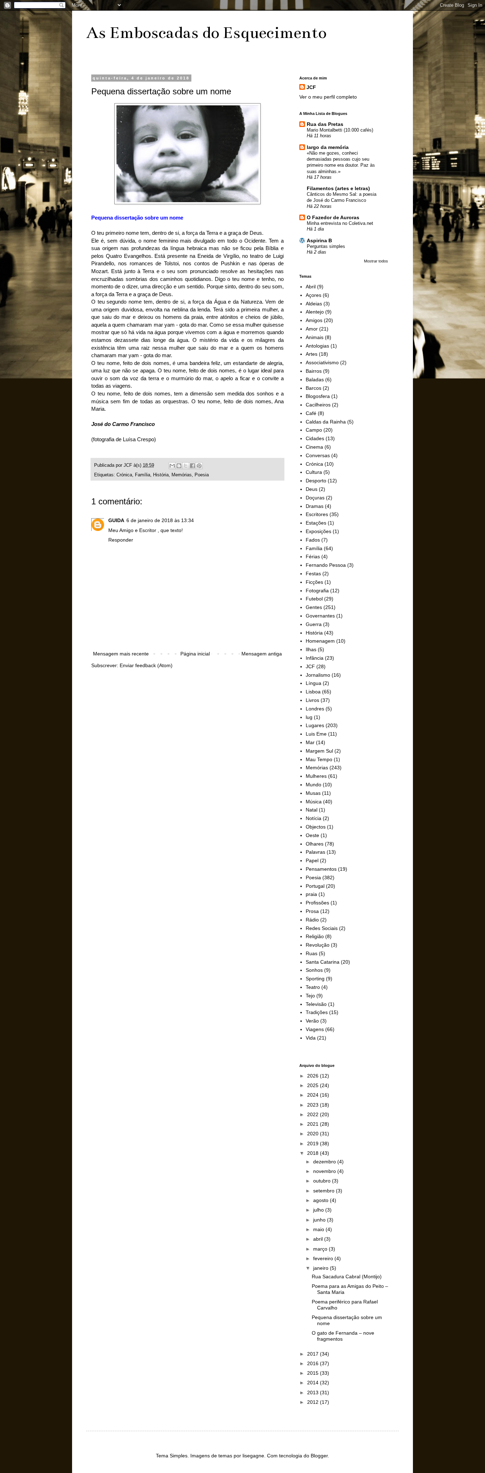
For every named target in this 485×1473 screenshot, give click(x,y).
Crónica (124, 474)
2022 (313, 1114)
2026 (313, 1076)
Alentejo (315, 312)
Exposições (318, 531)
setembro (324, 1191)
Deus (311, 489)
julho (319, 1210)
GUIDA (116, 520)
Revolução (317, 945)
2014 (313, 1382)
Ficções (314, 582)
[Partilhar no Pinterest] (199, 465)
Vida (311, 1038)
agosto (321, 1200)
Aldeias (314, 303)
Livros (312, 700)
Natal (311, 810)
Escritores (317, 514)
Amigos (314, 320)
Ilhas (311, 649)
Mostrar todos (376, 261)
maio (319, 1229)
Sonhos (314, 970)
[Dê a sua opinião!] (178, 465)
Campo (314, 430)
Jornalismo (318, 675)
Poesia (202, 474)
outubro (322, 1181)
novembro (325, 1171)
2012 (313, 1402)
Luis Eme (316, 734)
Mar (310, 742)
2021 (313, 1124)
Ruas (311, 953)
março (321, 1249)
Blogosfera (318, 396)
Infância (314, 658)
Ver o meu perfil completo (328, 97)
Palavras (315, 852)
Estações (316, 523)
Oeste (312, 835)
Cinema (314, 447)
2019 (313, 1143)
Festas (313, 573)
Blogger (319, 1455)
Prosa (312, 911)
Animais (314, 337)
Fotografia (317, 590)
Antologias (317, 346)
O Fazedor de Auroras (333, 217)
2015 (313, 1373)
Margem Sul (319, 751)
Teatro (313, 987)
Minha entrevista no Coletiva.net (340, 223)
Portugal (315, 886)
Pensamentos (321, 869)
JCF (311, 87)
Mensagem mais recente (121, 654)
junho (320, 1220)
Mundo (313, 784)
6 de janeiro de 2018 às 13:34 (160, 520)
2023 (313, 1105)
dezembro (325, 1161)
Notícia (313, 818)
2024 (313, 1095)
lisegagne (253, 1455)
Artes (311, 354)
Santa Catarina (322, 962)
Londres (315, 708)
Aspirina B (319, 240)
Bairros (314, 371)
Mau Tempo (319, 759)
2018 (313, 1153)
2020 (313, 1133)
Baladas (315, 379)
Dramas (314, 506)
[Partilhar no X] (185, 465)
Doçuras (315, 497)
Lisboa (313, 691)
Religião (315, 936)
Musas (313, 793)
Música (314, 801)
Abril (311, 286)
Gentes (314, 607)
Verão (312, 1021)
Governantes (320, 616)
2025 (313, 1085)
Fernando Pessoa (326, 565)
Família (142, 474)
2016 (313, 1363)
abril (318, 1239)
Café (311, 413)
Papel (312, 860)
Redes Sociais (322, 928)
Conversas (318, 455)
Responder (120, 540)
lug (309, 717)
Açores (313, 295)
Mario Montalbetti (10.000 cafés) (340, 130)
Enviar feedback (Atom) (146, 665)
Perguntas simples (326, 246)
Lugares (315, 725)
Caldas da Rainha (326, 422)
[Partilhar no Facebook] (192, 465)
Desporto (316, 480)
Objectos (316, 827)
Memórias (181, 474)
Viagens (315, 1029)
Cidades (315, 438)
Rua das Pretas (325, 124)
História (161, 474)
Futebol (314, 599)
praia (311, 894)
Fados (313, 540)
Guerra (314, 624)
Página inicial (195, 654)
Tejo (310, 995)
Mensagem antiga (261, 654)
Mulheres (316, 776)
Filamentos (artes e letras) (338, 188)
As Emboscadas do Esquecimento (206, 33)
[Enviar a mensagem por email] (172, 465)
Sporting (315, 978)
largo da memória (328, 147)
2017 (313, 1354)
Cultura (314, 472)
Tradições (317, 1012)
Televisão (316, 1004)
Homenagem (320, 641)
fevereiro (323, 1258)
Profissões (317, 903)
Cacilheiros (318, 405)
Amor (312, 329)
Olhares (314, 844)
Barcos (313, 388)
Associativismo (322, 362)
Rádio (312, 920)
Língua (313, 683)
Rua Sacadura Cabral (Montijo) (347, 1276)
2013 (313, 1392)
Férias (313, 556)
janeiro (321, 1268)
